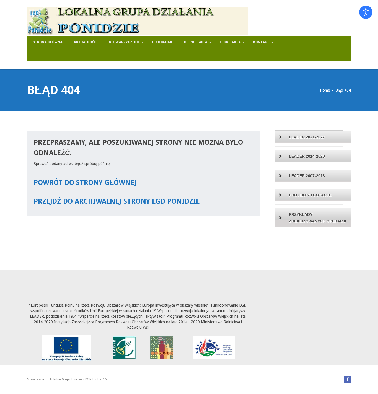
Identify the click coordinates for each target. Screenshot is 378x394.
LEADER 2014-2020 (307, 156)
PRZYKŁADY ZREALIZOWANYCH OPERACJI (317, 217)
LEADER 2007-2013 (307, 175)
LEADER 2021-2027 (307, 137)
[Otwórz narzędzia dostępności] (365, 12)
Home (325, 90)
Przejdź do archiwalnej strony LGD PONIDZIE (117, 201)
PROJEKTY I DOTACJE (310, 195)
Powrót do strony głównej (85, 182)
